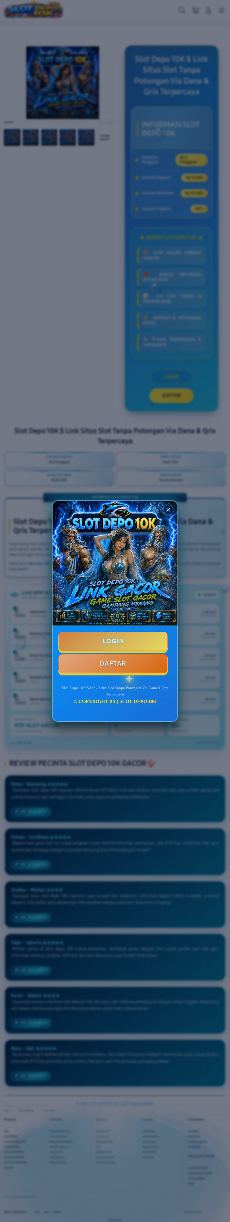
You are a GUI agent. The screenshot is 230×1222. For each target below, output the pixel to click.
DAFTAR (113, 663)
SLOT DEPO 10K (138, 701)
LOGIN (113, 641)
